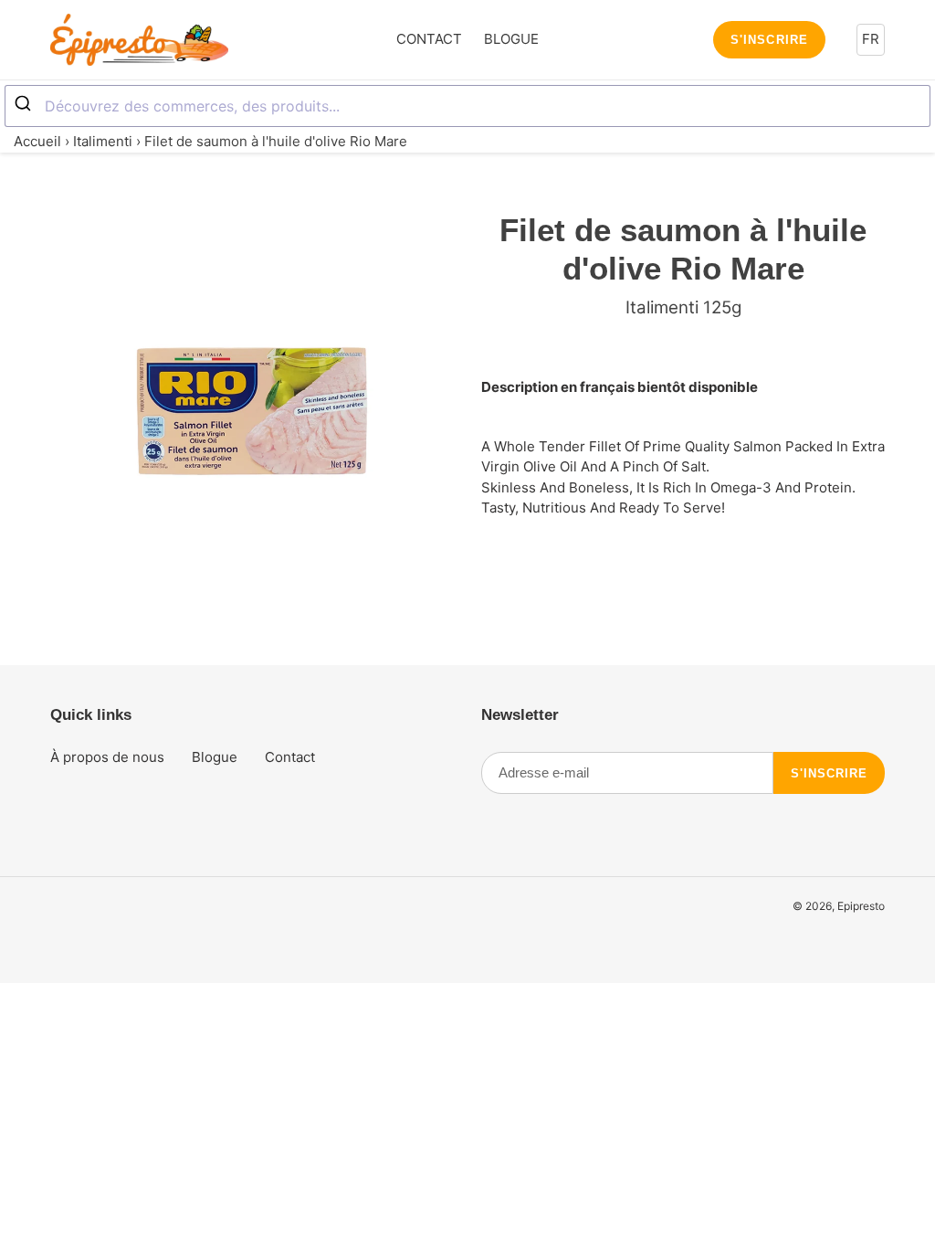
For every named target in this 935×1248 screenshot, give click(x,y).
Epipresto (861, 906)
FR (870, 39)
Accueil (37, 141)
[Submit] (25, 104)
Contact (290, 757)
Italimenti (102, 141)
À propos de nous (107, 757)
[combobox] (467, 106)
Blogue (214, 757)
